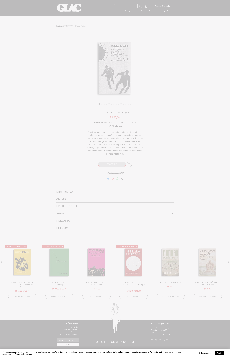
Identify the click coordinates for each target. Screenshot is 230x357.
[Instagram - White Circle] (203, 80)
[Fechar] (227, 353)
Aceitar (219, 353)
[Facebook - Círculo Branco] (190, 80)
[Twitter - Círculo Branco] (194, 80)
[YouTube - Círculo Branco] (199, 80)
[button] (196, 84)
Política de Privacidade (23, 354)
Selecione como (205, 353)
